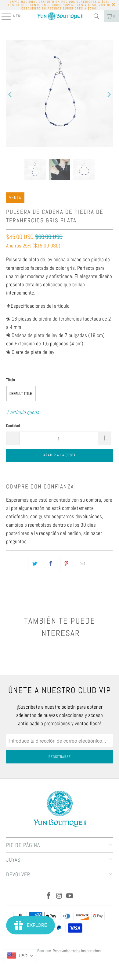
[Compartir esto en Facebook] (50, 564)
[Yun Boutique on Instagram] (59, 896)
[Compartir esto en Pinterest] (66, 564)
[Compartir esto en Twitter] (34, 564)
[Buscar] (96, 16)
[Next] (108, 95)
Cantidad (13, 425)
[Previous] (11, 95)
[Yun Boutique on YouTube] (69, 896)
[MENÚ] (3, 16)
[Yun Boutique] (59, 16)
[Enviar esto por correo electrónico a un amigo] (82, 564)
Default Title (20, 393)
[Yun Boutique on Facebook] (48, 896)
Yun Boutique (41, 950)
